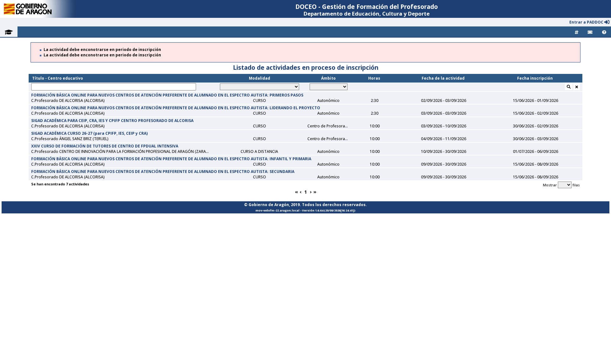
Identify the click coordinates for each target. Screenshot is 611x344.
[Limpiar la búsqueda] (576, 86)
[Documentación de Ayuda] (604, 31)
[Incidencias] (590, 31)
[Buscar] (568, 86)
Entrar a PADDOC (586, 22)
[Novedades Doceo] (576, 31)
